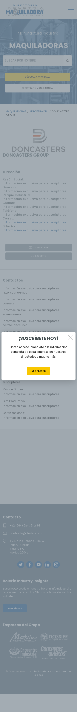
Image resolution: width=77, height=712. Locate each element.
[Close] (70, 337)
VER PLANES (39, 371)
